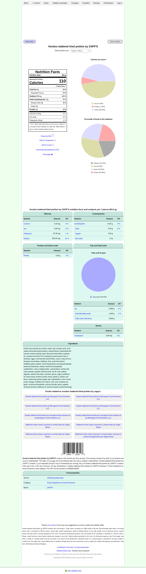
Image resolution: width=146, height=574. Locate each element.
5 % (118, 224)
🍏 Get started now (73, 571)
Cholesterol (78, 336)
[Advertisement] (73, 22)
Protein (26, 255)
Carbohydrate (79, 224)
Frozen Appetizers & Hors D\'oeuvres (61, 483)
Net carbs (79, 238)
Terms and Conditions (52, 554)
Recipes (96, 3)
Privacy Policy (67, 554)
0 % (67, 224)
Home (46, 3)
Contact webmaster (81, 547)
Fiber (77, 229)
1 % (67, 233)
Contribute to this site (65, 547)
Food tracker (108, 3)
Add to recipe (47, 145)
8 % (119, 309)
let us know (51, 525)
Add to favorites (115, 41)
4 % (67, 255)
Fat (75, 309)
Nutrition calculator (60, 3)
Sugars (78, 233)
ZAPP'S (50, 488)
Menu (26, 3)
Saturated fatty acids (83, 314)
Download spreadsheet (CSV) (47, 150)
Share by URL (46, 136)
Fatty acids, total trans (83, 318)
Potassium (28, 233)
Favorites (86, 3)
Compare (75, 3)
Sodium (26, 238)
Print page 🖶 (48, 154)
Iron (25, 229)
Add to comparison (46, 140)
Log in (119, 3)
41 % (67, 238)
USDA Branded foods (55, 478)
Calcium (27, 224)
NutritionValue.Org (64, 551)
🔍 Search (36, 3)
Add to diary (29, 41)
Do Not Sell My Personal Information (88, 554)
